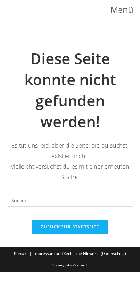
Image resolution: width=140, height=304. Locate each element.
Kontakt (21, 253)
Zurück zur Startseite (70, 227)
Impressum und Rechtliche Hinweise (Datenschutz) (80, 253)
